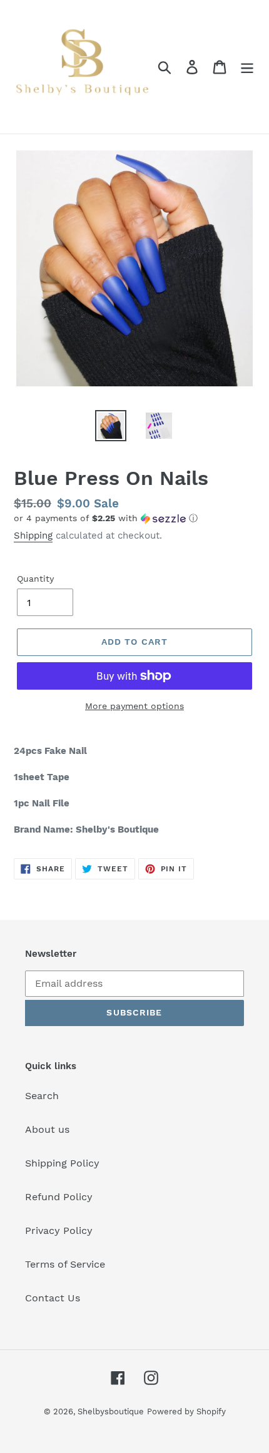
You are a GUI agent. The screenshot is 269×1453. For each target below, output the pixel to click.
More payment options (134, 706)
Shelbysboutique (111, 1411)
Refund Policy (59, 1197)
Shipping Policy (62, 1163)
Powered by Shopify (186, 1411)
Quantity (35, 579)
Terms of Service (65, 1264)
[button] (134, 518)
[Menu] (247, 67)
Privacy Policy (59, 1230)
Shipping (33, 535)
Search (42, 1096)
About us (47, 1129)
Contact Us (52, 1298)
